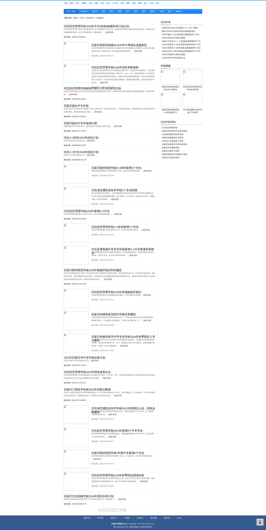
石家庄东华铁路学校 (170, 148)
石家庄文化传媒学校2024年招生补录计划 (89, 496)
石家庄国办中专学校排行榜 (80, 123)
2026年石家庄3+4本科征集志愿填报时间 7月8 (181, 48)
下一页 (122, 510)
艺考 (151, 3)
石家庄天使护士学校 (170, 151)
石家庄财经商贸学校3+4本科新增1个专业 (116, 167)
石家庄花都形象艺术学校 (172, 138)
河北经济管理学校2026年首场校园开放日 (116, 292)
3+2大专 (115, 3)
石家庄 (94, 11)
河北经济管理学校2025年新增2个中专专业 (117, 430)
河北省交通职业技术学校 (172, 134)
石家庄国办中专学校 (76, 105)
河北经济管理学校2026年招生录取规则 (115, 67)
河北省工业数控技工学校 (172, 141)
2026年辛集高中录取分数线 (173, 54)
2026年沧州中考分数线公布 (173, 58)
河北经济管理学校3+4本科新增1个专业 (115, 226)
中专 (102, 3)
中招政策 (99, 18)
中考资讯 (83, 11)
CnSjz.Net (148, 524)
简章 (122, 3)
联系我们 (140, 518)
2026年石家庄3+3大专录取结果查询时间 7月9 (181, 45)
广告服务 (127, 518)
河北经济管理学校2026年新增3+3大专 (87, 211)
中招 (90, 3)
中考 (77, 3)
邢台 (111, 11)
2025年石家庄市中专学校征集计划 (84, 357)
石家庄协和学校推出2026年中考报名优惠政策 (119, 45)
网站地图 (153, 518)
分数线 (83, 3)
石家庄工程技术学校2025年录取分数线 (87, 389)
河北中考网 (71, 11)
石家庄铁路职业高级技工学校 (174, 154)
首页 (66, 3)
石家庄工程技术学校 (170, 158)
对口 (145, 3)
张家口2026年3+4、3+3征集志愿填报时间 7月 (181, 41)
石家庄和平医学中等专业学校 (174, 131)
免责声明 (166, 518)
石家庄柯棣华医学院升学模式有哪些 (113, 314)
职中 (108, 3)
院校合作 (113, 518)
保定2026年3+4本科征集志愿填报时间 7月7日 (181, 51)
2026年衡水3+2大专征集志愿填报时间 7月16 (181, 35)
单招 (134, 3)
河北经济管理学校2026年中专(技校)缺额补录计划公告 (96, 26)
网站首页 (87, 518)
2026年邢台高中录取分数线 (173, 38)
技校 (96, 3)
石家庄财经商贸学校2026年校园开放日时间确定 (93, 270)
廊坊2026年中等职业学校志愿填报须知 (178, 31)
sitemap (179, 518)
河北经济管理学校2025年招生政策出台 (87, 372)
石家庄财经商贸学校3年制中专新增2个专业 (117, 452)
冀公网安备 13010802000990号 (142, 527)
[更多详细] (109, 32)
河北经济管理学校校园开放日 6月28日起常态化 (92, 88)
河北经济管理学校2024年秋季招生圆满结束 (117, 475)
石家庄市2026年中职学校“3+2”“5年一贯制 (180, 28)
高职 (139, 3)
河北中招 (89, 18)
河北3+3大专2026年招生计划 (81, 152)
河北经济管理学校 (169, 128)
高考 (128, 3)
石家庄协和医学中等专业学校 (174, 144)
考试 (157, 3)
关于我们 (100, 518)
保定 (103, 11)
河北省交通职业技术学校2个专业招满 (114, 190)
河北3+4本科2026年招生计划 (81, 137)
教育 (71, 3)
